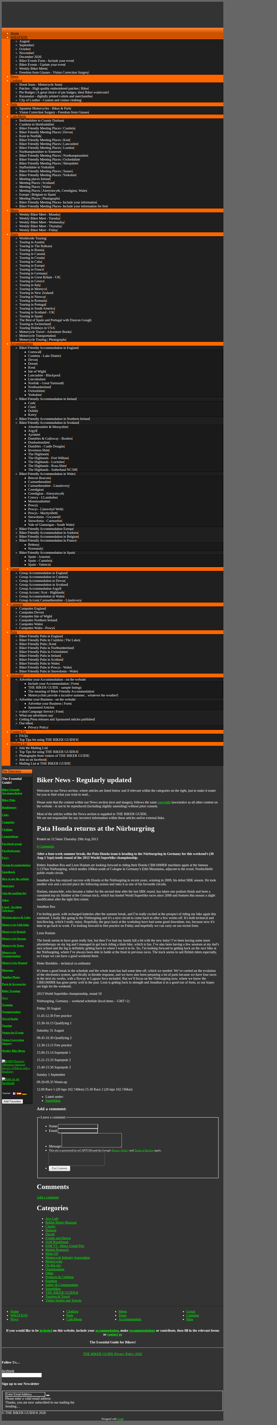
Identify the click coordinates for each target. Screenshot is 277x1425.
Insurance (8, 885)
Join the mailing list (14, 893)
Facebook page (11, 850)
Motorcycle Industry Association (67, 1257)
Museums (7, 970)
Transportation (11, 1011)
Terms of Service (144, 1150)
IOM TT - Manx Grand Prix (64, 1246)
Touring (7, 1025)
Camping (192, 1315)
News (14, 1319)
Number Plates (11, 977)
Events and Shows (58, 1238)
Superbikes (53, 1100)
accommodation (107, 1330)
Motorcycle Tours (13, 945)
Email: (53, 1131)
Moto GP (51, 1253)
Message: (55, 1146)
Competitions (10, 836)
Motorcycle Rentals (14, 931)
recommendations (142, 1330)
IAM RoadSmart (56, 1242)
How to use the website (15, 879)
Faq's (5, 857)
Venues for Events (13, 1032)
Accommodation (130, 1319)
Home (14, 1311)
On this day (53, 1265)
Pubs (189, 1319)
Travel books (10, 1018)
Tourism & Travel (57, 1296)
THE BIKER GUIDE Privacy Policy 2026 (112, 1354)
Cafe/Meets (74, 1319)
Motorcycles (53, 1261)
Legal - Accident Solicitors (12, 908)
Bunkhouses (9, 807)
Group (190, 1311)
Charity (50, 1226)
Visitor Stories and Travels (63, 1300)
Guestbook (8, 872)
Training (7, 1005)
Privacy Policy (120, 1150)
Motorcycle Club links (15, 924)
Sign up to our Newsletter (20, 1384)
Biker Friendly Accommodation (12, 791)
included (46, 1330)
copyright (164, 802)
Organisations (54, 1269)
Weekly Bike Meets (13, 1050)
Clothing (7, 829)
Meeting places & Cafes (16, 917)
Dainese (50, 1230)
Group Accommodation (16, 865)
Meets (123, 1311)
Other (49, 1273)
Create (120, 1418)
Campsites (8, 822)
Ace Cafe (51, 1218)
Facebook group (12, 843)
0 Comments (45, 846)
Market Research (57, 1250)
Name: (53, 1126)
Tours (122, 1315)
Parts (69, 1315)
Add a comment (48, 1197)
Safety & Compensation (61, 1285)
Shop (5, 998)
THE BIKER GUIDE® (61, 1292)
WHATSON (19, 1315)
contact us (114, 1334)
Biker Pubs (8, 800)
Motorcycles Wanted (14, 963)
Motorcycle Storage (14, 938)
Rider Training (11, 991)
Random (51, 1281)
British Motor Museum (61, 1222)
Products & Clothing (59, 1277)
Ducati (50, 1234)
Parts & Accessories (14, 984)
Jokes (5, 900)
